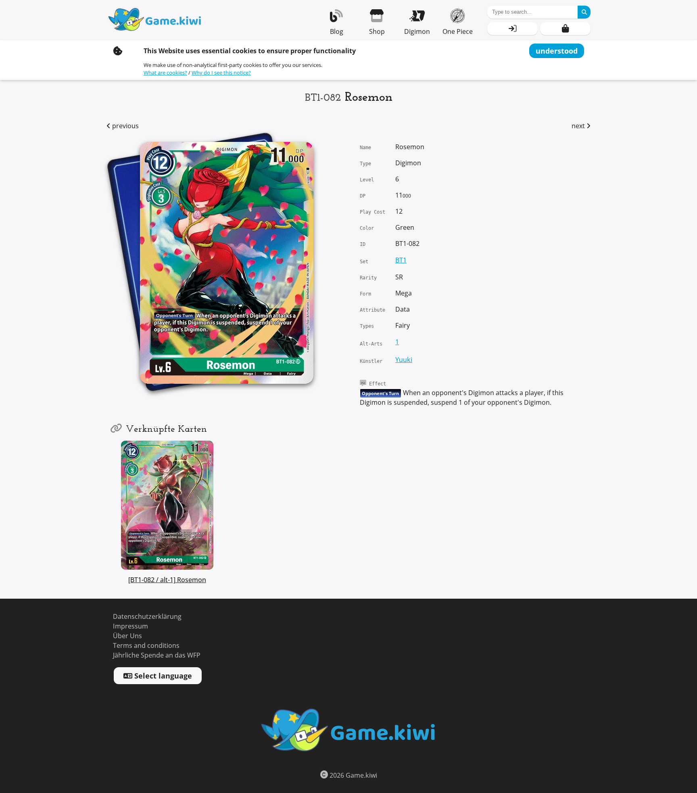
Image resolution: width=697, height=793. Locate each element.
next (579, 126)
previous (125, 126)
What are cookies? (165, 73)
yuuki (403, 360)
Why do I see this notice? (221, 73)
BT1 (401, 260)
